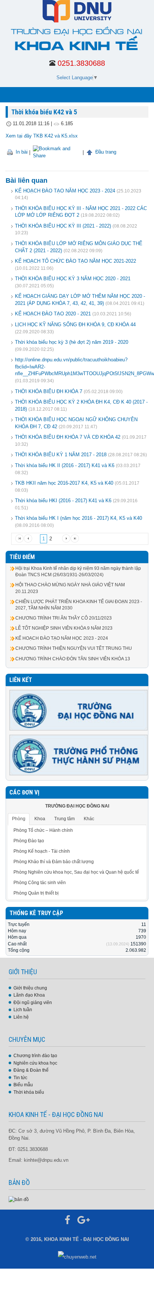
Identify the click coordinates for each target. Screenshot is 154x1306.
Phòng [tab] (18, 818)
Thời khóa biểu (28, 1092)
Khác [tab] (89, 818)
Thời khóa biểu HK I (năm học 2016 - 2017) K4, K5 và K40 (78, 518)
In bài (21, 152)
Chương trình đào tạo (35, 1055)
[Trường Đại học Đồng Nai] (78, 710)
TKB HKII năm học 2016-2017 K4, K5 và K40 (64, 483)
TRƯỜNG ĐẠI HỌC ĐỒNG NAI (77, 806)
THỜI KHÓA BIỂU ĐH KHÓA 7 (48, 391)
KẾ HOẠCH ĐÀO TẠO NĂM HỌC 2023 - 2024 (65, 191)
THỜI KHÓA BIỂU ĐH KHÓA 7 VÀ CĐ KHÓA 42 (67, 437)
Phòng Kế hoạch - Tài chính (41, 851)
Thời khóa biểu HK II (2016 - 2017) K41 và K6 (64, 465)
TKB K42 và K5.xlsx (55, 136)
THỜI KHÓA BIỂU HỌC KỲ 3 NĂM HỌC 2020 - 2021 (72, 278)
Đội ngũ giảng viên (32, 1002)
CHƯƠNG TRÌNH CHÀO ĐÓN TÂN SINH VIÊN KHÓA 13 (72, 658)
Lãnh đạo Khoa (29, 995)
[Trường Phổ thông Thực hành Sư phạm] (78, 754)
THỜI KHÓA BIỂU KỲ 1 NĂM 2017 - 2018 (61, 454)
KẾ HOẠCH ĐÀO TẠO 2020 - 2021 (53, 314)
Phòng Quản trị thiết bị (36, 893)
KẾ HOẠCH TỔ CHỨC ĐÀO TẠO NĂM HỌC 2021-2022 (75, 261)
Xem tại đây (19, 136)
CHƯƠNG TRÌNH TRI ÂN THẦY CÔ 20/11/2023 (63, 618)
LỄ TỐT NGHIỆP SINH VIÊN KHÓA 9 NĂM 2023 (64, 628)
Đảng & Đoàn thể (31, 1070)
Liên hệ (21, 1017)
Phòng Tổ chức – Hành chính (43, 830)
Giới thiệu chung (30, 988)
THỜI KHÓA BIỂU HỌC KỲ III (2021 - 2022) (63, 226)
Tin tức (20, 1077)
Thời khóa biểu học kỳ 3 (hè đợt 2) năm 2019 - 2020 (71, 342)
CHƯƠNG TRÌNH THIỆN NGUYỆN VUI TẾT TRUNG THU (73, 648)
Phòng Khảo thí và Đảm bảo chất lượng (53, 861)
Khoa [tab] (39, 818)
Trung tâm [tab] (64, 818)
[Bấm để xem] (19, 1199)
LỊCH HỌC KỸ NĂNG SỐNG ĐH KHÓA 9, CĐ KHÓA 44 (75, 324)
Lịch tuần (22, 1009)
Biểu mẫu (23, 1084)
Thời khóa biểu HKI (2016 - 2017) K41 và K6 (63, 500)
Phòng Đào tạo (28, 840)
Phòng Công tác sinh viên (39, 882)
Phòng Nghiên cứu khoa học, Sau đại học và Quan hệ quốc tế (76, 872)
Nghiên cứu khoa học (35, 1063)
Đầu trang (105, 152)
